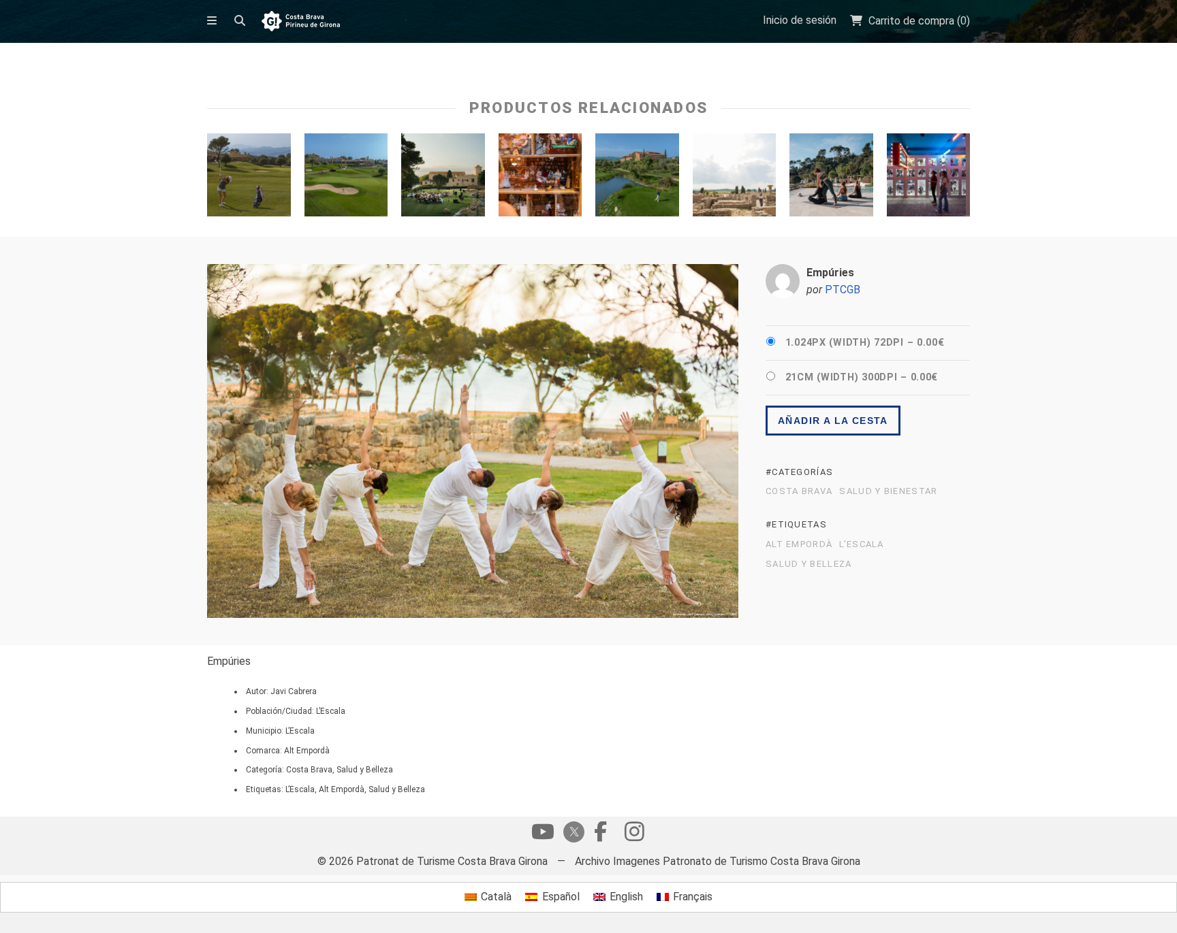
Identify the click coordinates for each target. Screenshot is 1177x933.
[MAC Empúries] (443, 178)
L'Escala (861, 544)
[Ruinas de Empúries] (734, 178)
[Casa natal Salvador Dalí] (929, 178)
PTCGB (842, 289)
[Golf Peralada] (637, 178)
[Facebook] (600, 835)
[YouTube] (542, 835)
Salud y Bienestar (888, 491)
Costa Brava (799, 491)
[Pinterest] (634, 835)
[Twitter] (571, 833)
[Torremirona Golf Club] (249, 178)
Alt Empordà (799, 544)
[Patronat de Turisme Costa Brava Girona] (301, 22)
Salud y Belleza (809, 564)
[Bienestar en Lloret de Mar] (831, 178)
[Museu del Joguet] (540, 178)
